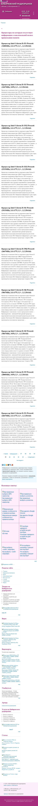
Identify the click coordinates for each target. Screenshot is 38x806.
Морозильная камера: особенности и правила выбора (9, 517)
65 (23, 457)
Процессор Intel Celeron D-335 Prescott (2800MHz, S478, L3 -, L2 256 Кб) (17, 373)
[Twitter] (5, 465)
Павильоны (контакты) (9, 573)
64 (18, 457)
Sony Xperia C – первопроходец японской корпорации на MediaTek (11, 760)
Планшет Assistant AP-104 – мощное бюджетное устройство (11, 768)
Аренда (6, 794)
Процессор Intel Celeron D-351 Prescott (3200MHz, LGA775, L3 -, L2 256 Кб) (17, 44)
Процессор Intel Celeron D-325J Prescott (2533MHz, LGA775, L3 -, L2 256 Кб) (17, 167)
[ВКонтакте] (3, 465)
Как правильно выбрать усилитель (26, 499)
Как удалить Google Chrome (26, 516)
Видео (4, 582)
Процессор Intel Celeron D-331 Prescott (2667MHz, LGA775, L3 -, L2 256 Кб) (17, 414)
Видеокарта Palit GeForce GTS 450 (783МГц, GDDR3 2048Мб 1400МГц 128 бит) (11, 681)
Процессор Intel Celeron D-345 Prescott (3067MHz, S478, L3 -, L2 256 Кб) (17, 332)
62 (9, 457)
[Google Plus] (12, 465)
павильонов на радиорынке (9, 705)
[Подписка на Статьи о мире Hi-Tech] (11, 774)
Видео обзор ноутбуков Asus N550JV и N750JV (9, 634)
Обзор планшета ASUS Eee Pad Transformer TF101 (10, 643)
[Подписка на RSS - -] (8, 563)
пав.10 (4, 613)
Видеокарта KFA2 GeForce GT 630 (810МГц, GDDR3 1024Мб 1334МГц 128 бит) (11, 661)
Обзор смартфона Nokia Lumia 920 (11, 626)
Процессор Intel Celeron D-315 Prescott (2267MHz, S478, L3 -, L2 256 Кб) (17, 85)
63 (14, 457)
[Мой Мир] (9, 465)
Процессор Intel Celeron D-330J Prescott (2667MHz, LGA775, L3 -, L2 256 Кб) (17, 250)
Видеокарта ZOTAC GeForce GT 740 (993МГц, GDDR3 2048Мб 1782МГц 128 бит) (10, 671)
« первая (5, 454)
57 (21, 454)
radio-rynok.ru (7, 785)
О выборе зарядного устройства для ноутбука (27, 536)
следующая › (31, 457)
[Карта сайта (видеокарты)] (33, 14)
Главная (3, 23)
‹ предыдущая (13, 454)
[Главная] (4, 1)
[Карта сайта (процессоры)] (33, 13)
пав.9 (11, 729)
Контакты (15, 785)
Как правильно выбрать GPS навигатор (7, 500)
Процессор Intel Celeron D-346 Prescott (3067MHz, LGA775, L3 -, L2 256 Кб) (17, 291)
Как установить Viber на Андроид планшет (10, 743)
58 (25, 454)
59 (30, 454)
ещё (35, 561)
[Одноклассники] (7, 465)
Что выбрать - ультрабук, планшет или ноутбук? (26, 554)
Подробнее (32, 77)
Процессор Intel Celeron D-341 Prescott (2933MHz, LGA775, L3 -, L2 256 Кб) (17, 209)
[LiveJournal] (10, 465)
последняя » (20, 460)
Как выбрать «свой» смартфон (9, 553)
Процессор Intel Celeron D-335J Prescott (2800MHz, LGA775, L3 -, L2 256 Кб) (17, 126)
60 (34, 454)
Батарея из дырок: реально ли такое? (9, 751)
